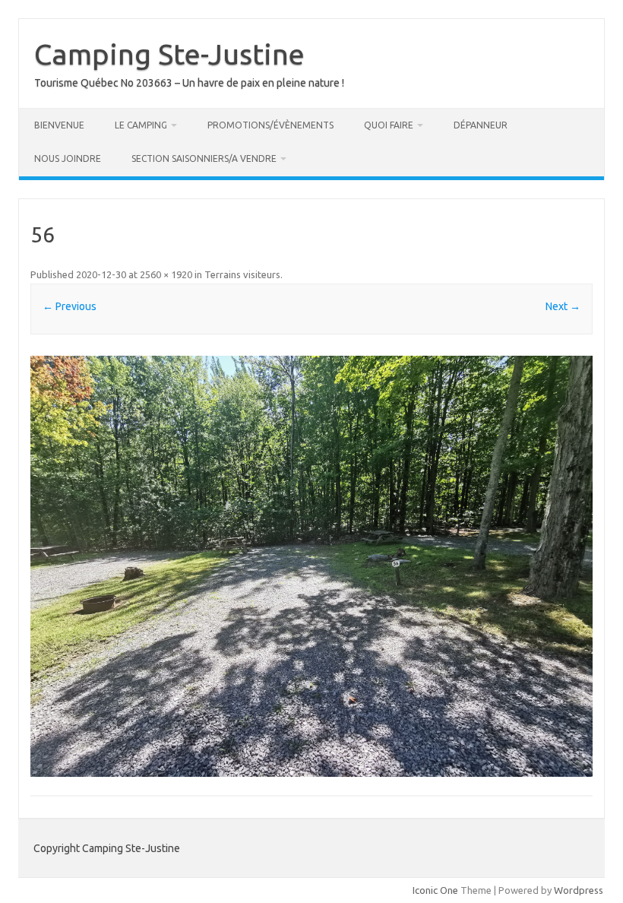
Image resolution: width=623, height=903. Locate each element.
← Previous (69, 306)
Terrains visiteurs (242, 274)
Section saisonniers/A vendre (204, 158)
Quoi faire (388, 125)
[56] (311, 566)
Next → (563, 306)
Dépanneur (481, 125)
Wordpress (578, 890)
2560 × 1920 (166, 274)
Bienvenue (59, 125)
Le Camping (141, 125)
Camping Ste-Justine (169, 54)
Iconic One (435, 890)
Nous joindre (67, 158)
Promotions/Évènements (270, 125)
